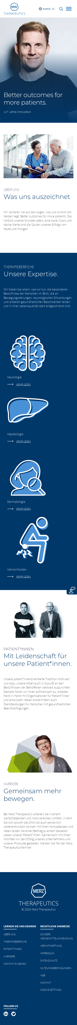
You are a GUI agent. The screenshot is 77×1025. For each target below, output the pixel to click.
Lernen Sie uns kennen (20, 926)
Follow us (11, 1006)
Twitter (13, 1014)
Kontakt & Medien (15, 963)
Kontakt (45, 982)
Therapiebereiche (15, 941)
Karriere (9, 956)
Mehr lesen (23, 384)
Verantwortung (51, 945)
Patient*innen (13, 949)
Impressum (47, 953)
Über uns (10, 934)
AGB (42, 975)
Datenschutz (48, 960)
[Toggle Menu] (69, 8)
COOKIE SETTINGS (50, 989)
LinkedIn (6, 1014)
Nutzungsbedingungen (55, 968)
